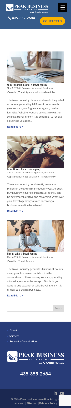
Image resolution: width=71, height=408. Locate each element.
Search (58, 308)
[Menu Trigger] (62, 7)
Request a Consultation (23, 341)
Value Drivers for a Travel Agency (23, 169)
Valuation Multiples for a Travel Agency (27, 85)
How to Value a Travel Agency (22, 254)
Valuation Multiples (45, 92)
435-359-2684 (23, 18)
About (13, 330)
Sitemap (32, 403)
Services (14, 335)
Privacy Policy (48, 403)
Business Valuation (28, 176)
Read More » (15, 126)
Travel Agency (26, 92)
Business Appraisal (32, 88)
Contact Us (52, 21)
